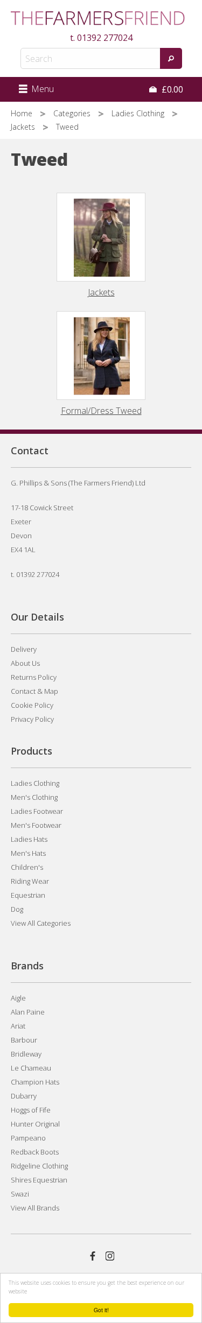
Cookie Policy (32, 705)
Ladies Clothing (139, 113)
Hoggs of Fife (31, 1110)
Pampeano (28, 1138)
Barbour (24, 1040)
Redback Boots (35, 1152)
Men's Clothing (34, 797)
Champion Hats (35, 1082)
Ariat (18, 1026)
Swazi (20, 1194)
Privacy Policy (32, 719)
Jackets (24, 127)
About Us (25, 663)
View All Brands (35, 1208)
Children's (27, 867)
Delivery (24, 649)
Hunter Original (35, 1124)
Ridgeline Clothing (39, 1166)
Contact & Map (34, 691)
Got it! (101, 1310)
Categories (73, 113)
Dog (17, 909)
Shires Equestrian (39, 1180)
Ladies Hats (29, 839)
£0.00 (171, 89)
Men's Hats (28, 853)
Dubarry (24, 1096)
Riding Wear (30, 881)
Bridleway (26, 1054)
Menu (41, 89)
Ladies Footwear (37, 811)
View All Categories (41, 923)
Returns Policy (34, 677)
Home (22, 113)
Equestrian (28, 895)
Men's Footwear (36, 825)
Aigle (18, 998)
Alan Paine (28, 1012)
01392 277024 (105, 38)
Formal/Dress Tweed (101, 411)
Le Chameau (31, 1068)
